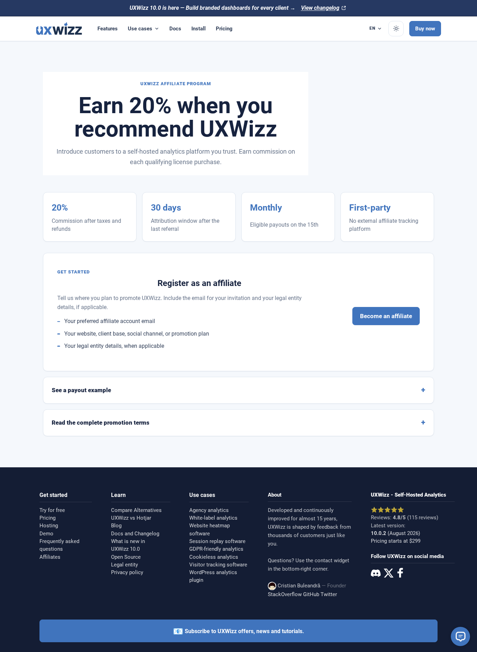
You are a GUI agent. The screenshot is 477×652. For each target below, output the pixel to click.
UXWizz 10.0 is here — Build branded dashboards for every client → (212, 8)
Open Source (126, 557)
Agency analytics (209, 510)
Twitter (329, 594)
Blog (116, 525)
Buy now (425, 28)
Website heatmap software (209, 529)
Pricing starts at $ (395, 541)
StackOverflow (285, 594)
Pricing (224, 28)
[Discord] (376, 574)
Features (107, 28)
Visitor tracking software (218, 565)
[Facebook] (400, 573)
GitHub (311, 594)
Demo (46, 533)
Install (198, 28)
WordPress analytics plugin (213, 576)
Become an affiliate (386, 316)
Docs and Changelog (135, 533)
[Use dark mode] (396, 28)
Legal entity (124, 565)
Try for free (52, 510)
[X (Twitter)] (388, 574)
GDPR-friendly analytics (216, 549)
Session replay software (217, 541)
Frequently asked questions (59, 545)
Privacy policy (127, 572)
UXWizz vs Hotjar (131, 518)
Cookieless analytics (213, 557)
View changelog (320, 8)
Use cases (140, 28)
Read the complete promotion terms (100, 422)
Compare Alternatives (136, 510)
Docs (175, 28)
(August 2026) (395, 533)
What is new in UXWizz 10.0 (128, 545)
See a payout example (81, 390)
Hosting (48, 525)
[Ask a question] (460, 636)
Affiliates (49, 557)
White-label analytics (213, 518)
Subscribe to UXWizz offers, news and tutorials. (238, 631)
